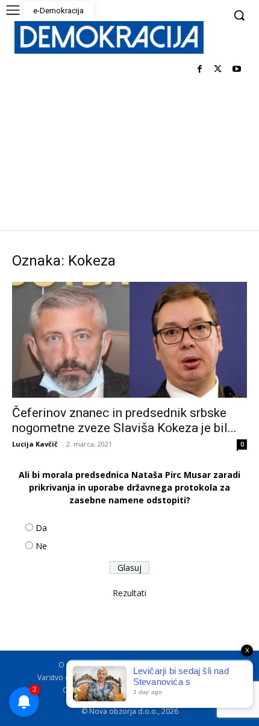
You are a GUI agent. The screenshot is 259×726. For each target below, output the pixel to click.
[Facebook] (199, 69)
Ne (41, 546)
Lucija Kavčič (35, 443)
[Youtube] (236, 69)
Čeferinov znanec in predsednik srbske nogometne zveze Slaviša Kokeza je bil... (124, 420)
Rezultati (129, 593)
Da (41, 527)
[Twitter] (217, 69)
